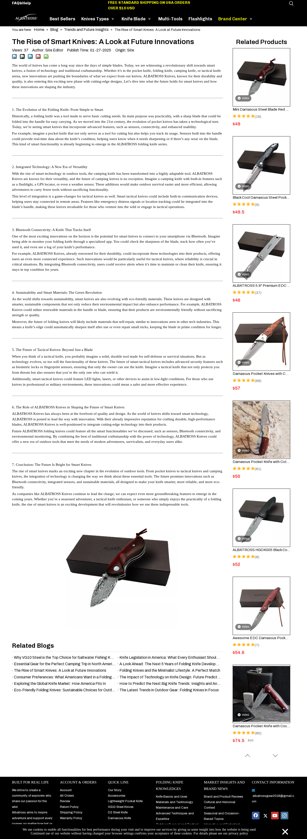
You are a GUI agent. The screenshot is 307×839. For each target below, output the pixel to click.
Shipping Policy (71, 812)
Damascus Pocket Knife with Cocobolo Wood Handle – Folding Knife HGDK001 (261, 726)
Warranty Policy (71, 818)
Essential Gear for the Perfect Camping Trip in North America (65, 664)
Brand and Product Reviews (223, 796)
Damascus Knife (119, 818)
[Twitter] (265, 815)
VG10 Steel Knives (121, 807)
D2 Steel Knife (118, 812)
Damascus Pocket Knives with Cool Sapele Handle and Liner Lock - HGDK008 (261, 374)
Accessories (116, 795)
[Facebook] (256, 815)
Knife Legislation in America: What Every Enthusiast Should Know (170, 657)
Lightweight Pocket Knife (125, 801)
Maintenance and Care (172, 807)
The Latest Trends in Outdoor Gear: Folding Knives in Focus (169, 690)
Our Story (115, 790)
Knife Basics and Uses (171, 796)
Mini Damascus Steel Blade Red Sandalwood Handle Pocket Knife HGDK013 (261, 109)
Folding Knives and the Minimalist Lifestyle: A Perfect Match (169, 670)
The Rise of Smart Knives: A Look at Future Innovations (60, 670)
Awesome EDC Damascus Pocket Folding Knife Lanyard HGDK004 (261, 638)
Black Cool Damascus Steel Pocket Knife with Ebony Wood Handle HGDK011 (261, 197)
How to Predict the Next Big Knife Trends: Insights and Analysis (170, 683)
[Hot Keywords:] (291, 3)
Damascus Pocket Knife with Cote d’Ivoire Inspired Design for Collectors (261, 462)
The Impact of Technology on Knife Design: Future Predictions (170, 677)
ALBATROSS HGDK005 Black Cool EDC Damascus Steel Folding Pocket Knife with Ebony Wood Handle (261, 550)
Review (65, 801)
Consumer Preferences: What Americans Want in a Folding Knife (65, 677)
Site (130, 50)
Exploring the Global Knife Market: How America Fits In (60, 683)
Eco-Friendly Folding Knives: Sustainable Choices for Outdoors (65, 690)
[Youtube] (275, 815)
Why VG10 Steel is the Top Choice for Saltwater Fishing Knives (65, 657)
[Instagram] (284, 815)
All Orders (67, 795)
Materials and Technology (174, 802)
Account (66, 790)
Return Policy (69, 807)
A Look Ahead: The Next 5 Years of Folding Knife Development (170, 664)
